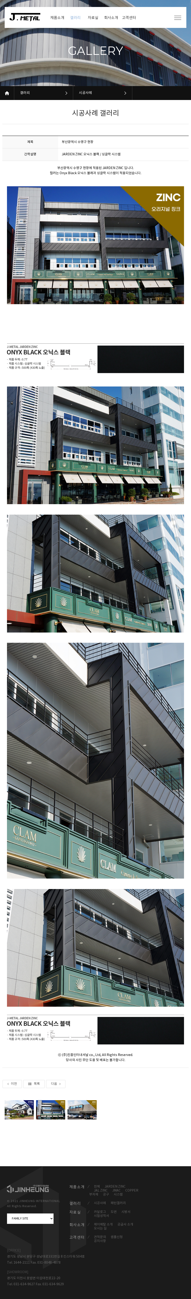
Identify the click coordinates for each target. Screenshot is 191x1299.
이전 (14, 1084)
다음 (54, 1084)
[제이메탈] (27, 17)
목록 (37, 1084)
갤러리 (25, 93)
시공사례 (85, 93)
